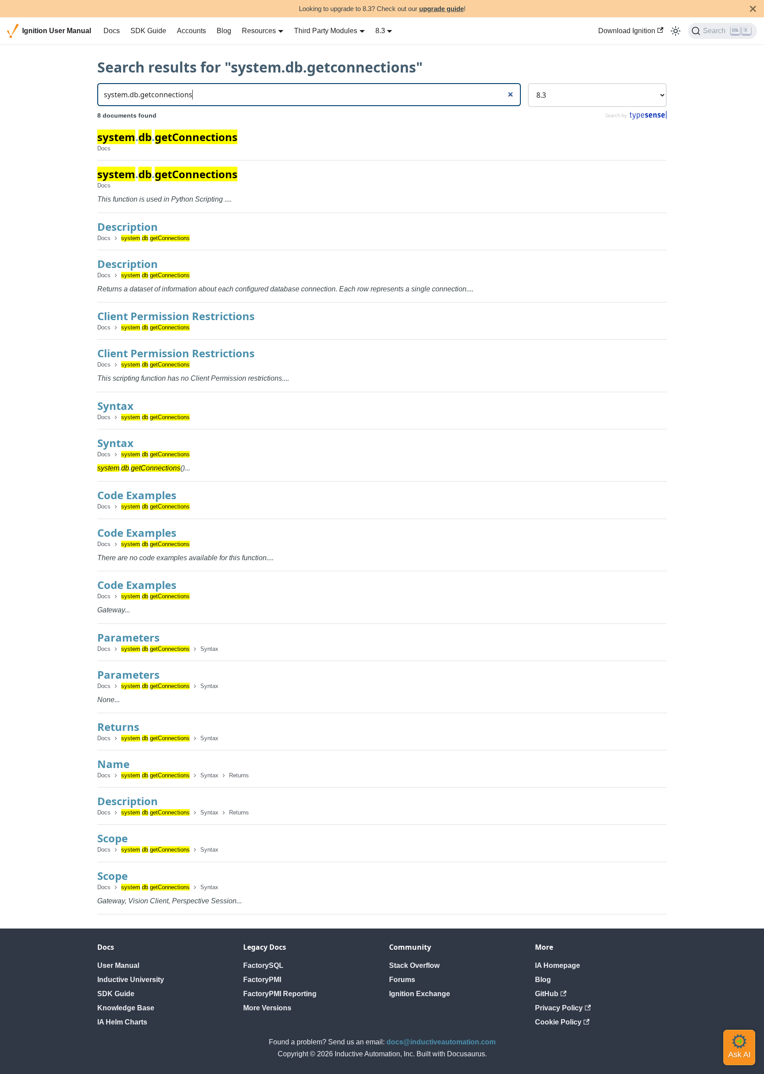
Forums (402, 979)
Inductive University (130, 979)
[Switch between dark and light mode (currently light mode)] (675, 31)
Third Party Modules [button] (325, 30)
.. (167, 137)
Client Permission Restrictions (176, 316)
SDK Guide (148, 30)
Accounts (191, 30)
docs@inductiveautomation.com (441, 1042)
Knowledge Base (125, 1008)
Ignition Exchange (419, 994)
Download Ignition (626, 30)
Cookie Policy (558, 1022)
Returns (118, 726)
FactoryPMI (262, 979)
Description (127, 226)
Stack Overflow (414, 965)
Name (113, 764)
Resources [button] (259, 30)
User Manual (118, 965)
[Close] (753, 8)
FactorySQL (263, 965)
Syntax (115, 405)
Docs (111, 30)
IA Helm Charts (122, 1022)
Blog (224, 30)
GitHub (546, 994)
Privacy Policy (559, 1008)
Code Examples (136, 495)
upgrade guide (441, 8)
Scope (112, 838)
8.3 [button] (380, 30)
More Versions (267, 1008)
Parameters (128, 637)
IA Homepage (557, 965)
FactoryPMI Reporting (280, 994)
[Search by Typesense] (635, 117)
